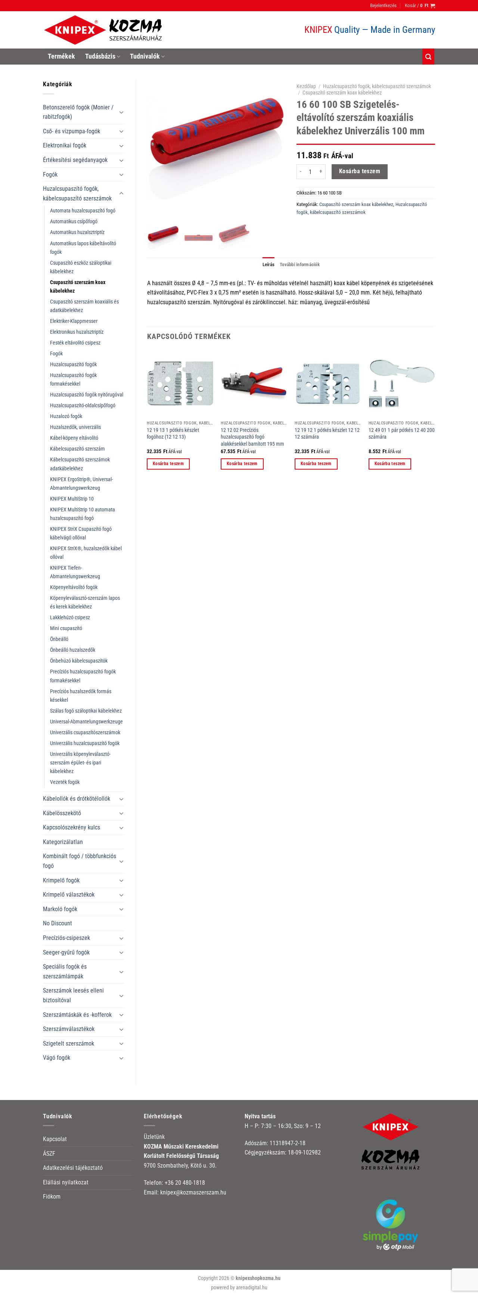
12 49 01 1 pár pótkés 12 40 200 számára (402, 433)
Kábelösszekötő (62, 813)
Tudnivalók (145, 56)
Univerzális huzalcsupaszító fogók (85, 743)
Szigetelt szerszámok (68, 1043)
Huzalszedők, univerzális (75, 427)
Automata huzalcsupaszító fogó (82, 211)
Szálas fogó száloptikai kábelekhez (86, 711)
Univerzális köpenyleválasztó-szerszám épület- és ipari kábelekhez (80, 763)
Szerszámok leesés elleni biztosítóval (73, 995)
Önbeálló (59, 639)
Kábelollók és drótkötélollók (76, 798)
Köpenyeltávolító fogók (73, 587)
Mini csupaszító (66, 628)
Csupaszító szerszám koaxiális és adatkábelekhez (84, 306)
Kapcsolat (55, 1139)
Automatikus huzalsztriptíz (77, 232)
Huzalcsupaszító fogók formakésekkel (73, 379)
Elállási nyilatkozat (66, 1182)
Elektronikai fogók (64, 145)
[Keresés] (428, 57)
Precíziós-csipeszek (66, 937)
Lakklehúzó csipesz (70, 617)
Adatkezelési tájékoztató (73, 1167)
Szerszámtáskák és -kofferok (77, 1014)
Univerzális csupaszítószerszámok (85, 732)
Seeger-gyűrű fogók (66, 952)
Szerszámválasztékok (68, 1028)
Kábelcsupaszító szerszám (77, 449)
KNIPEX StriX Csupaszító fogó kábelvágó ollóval (81, 533)
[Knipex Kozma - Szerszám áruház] (104, 30)
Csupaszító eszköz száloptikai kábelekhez (80, 267)
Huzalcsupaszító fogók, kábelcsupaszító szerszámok (77, 193)
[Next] (434, 416)
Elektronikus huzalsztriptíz (76, 332)
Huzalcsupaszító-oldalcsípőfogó (82, 405)
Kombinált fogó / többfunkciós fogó (79, 861)
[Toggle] (121, 112)
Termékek (61, 56)
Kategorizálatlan (63, 841)
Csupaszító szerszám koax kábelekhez (77, 286)
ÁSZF (49, 1153)
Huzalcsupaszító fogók (73, 364)
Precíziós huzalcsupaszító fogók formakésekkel (83, 676)
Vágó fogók (56, 1057)
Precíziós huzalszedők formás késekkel (80, 695)
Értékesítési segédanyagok (75, 159)
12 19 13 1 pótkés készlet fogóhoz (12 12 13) (173, 433)
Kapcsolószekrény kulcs (71, 827)
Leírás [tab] (269, 264)
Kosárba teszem (360, 171)
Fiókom (51, 1196)
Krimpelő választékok (68, 894)
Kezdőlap (306, 86)
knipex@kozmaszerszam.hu (193, 1192)
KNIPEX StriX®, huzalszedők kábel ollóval (86, 552)
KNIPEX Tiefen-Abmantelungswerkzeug (75, 572)
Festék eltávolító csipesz (75, 343)
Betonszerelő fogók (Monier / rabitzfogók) (78, 112)
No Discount (57, 923)
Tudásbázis (100, 56)
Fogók (50, 174)
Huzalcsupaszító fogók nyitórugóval (86, 395)
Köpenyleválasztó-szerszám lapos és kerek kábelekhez (85, 602)
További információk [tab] (300, 264)
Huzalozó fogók (66, 416)
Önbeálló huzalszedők (72, 650)
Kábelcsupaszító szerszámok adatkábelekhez (80, 464)
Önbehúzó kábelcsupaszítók (79, 661)
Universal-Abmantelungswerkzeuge (86, 722)
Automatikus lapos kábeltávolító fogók (83, 247)
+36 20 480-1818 (185, 1182)
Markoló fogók (60, 909)
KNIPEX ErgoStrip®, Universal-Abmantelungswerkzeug (81, 483)
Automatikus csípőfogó (73, 221)
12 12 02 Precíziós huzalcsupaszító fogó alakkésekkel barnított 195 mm (252, 437)
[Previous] (147, 416)
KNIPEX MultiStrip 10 (72, 499)
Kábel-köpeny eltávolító (74, 438)
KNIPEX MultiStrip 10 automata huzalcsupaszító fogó (82, 514)
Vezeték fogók (65, 782)
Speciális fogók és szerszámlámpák (65, 971)
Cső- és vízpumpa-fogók (71, 131)
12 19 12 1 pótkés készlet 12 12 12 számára (327, 433)
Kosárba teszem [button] (168, 463)
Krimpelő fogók (61, 880)
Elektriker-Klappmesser (73, 321)
